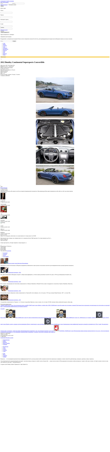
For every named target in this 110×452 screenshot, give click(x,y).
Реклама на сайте (9, 337)
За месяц (5, 254)
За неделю (5, 252)
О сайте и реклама (10, 1)
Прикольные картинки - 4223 (14, 281)
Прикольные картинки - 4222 (14, 290)
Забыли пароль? (4, 4)
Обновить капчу (4, 29)
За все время (5, 256)
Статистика (3, 1)
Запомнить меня (12, 4)
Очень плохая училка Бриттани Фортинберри (18, 263)
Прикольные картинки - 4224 (14, 272)
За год (4, 255)
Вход (2, 2)
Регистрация (5, 2)
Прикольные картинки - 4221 (14, 299)
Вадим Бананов (4, 187)
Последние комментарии (6, 304)
